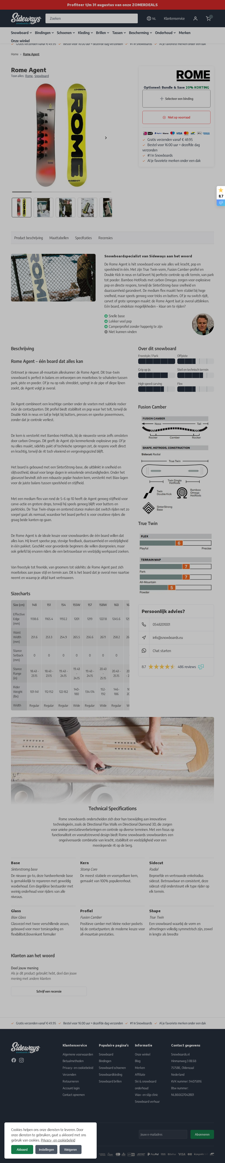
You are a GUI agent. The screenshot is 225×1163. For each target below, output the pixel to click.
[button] (112, 581)
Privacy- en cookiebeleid (58, 1140)
